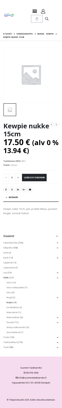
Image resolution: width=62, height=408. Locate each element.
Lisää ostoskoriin (34, 177)
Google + (24, 189)
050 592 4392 (32, 372)
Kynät (5, 257)
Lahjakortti (8, 262)
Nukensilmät (11, 312)
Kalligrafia (7, 247)
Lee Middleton (12, 307)
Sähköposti (30, 189)
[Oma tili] (43, 11)
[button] (35, 11)
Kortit (5, 252)
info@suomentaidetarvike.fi (32, 377)
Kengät (9, 297)
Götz (8, 292)
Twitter (12, 189)
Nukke (6, 277)
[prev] (51, 124)
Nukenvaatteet (12, 317)
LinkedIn (18, 189)
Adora (9, 282)
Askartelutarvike (10, 242)
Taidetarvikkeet (10, 342)
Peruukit (10, 322)
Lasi (5, 272)
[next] (56, 124)
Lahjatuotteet (9, 267)
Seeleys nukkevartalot (15, 327)
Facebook (6, 189)
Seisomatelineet (13, 332)
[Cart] (37, 19)
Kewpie (14, 165)
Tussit (5, 347)
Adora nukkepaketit (15, 287)
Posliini (6, 337)
